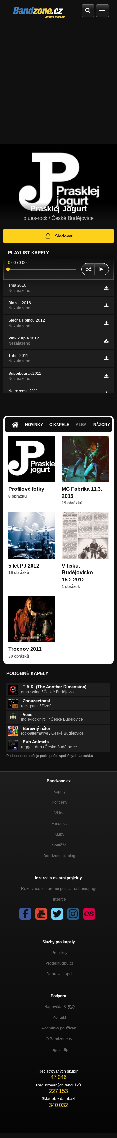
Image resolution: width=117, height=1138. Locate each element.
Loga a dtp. (59, 1049)
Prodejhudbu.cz (59, 963)
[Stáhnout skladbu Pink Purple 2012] (106, 341)
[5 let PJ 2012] (31, 535)
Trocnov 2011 (25, 649)
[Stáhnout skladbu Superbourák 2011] (106, 376)
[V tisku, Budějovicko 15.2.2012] (85, 535)
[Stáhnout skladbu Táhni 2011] (106, 358)
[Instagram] (73, 914)
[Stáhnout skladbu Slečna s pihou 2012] (106, 323)
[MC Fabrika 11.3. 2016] (85, 459)
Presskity (59, 952)
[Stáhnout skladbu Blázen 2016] (106, 305)
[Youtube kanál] (41, 914)
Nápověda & (59, 1007)
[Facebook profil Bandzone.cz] (25, 914)
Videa (59, 813)
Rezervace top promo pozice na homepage (59, 888)
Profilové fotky (26, 489)
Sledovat (63, 236)
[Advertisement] (58, 83)
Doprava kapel (59, 974)
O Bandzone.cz (59, 1039)
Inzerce (59, 899)
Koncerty (59, 802)
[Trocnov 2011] (31, 619)
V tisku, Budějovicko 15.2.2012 (77, 572)
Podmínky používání (59, 1028)
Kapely (59, 791)
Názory (101, 424)
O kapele (59, 424)
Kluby (59, 834)
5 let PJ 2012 (23, 566)
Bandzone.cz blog (59, 856)
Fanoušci (59, 824)
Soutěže (59, 845)
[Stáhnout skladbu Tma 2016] (106, 288)
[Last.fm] (89, 914)
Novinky (34, 424)
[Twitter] (57, 914)
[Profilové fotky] (31, 459)
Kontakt (59, 1017)
